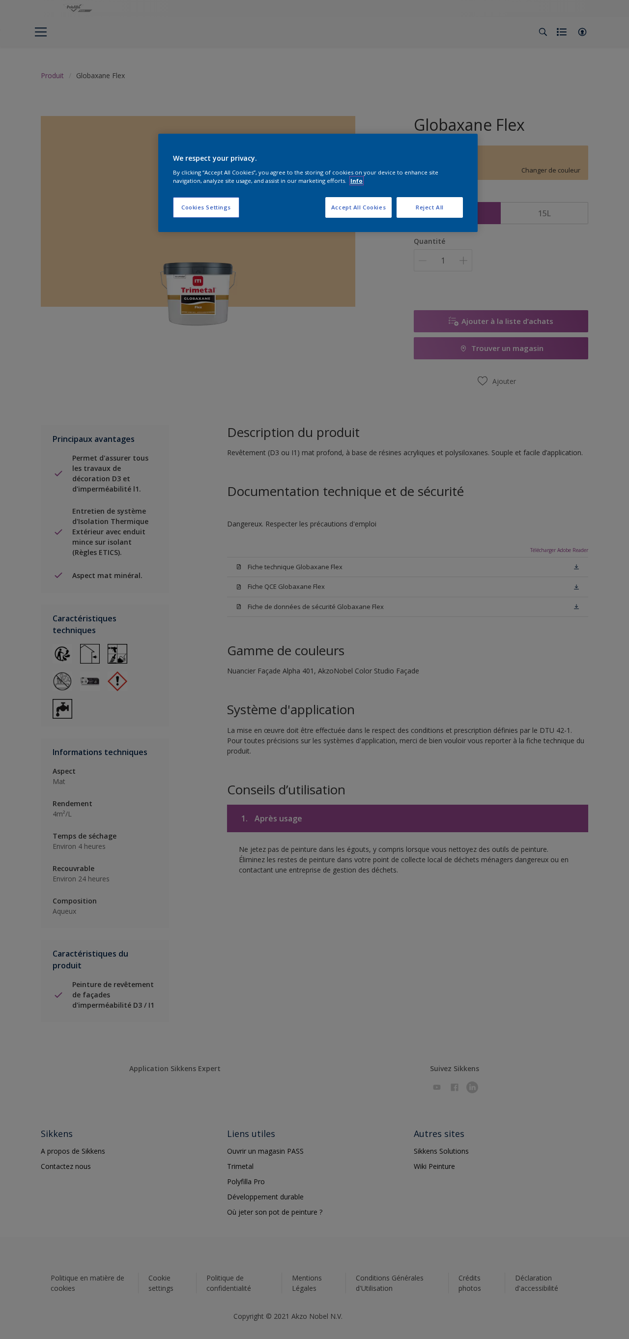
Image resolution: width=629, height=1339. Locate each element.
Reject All (430, 207)
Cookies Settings (206, 207)
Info (356, 180)
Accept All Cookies (358, 207)
